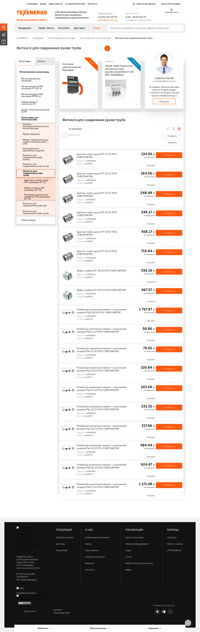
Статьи (128, 557)
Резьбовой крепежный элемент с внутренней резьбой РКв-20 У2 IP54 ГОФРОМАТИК (101, 369)
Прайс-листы (46, 28)
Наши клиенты (56, 4)
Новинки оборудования (136, 544)
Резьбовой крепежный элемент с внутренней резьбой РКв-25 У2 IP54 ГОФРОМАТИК (101, 389)
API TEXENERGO (174, 550)
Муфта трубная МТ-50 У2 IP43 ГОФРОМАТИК (101, 290)
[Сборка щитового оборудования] (3, 41)
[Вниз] (188, 623)
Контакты (92, 4)
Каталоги (63, 28)
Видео (128, 570)
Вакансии (89, 563)
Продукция (24, 28)
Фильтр (41, 61)
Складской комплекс (75, 4)
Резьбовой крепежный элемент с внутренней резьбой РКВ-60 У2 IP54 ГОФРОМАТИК (101, 466)
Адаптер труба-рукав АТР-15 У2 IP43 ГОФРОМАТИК (97, 156)
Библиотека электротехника (139, 563)
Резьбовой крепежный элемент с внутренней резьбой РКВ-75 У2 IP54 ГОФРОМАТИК (101, 486)
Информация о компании (97, 537)
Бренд (43, 4)
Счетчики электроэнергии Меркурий (71, 67)
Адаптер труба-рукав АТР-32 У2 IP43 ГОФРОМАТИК (97, 214)
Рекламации (61, 550)
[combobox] (76, 128)
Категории (25, 61)
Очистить (172, 143)
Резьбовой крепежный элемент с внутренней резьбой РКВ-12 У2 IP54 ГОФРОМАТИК (101, 330)
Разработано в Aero (26, 593)
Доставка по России (108, 20)
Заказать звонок (105, 13)
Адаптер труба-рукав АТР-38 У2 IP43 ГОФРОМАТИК (97, 233)
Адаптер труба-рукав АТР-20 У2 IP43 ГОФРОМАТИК (97, 175)
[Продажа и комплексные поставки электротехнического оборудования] (3, 27)
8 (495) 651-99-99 (107, 17)
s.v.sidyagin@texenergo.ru (164, 81)
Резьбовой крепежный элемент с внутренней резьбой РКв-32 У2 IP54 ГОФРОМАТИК (101, 408)
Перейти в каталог (65, 537)
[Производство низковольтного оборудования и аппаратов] (3, 34)
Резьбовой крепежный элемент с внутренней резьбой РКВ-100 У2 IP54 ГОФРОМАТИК (101, 311)
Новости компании (134, 537)
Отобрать (172, 136)
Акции (96, 28)
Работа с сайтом (175, 544)
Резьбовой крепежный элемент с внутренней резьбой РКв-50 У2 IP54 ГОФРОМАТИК (101, 447)
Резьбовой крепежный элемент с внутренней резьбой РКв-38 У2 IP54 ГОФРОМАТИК (101, 427)
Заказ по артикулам (145, 4)
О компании (32, 4)
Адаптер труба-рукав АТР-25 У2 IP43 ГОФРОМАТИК (97, 194)
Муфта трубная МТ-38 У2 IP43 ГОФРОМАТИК (101, 270)
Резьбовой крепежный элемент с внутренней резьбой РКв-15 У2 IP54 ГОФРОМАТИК (101, 350)
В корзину (169, 155)
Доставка (79, 28)
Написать (164, 101)
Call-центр (171, 537)
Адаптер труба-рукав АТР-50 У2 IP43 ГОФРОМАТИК (97, 253)
